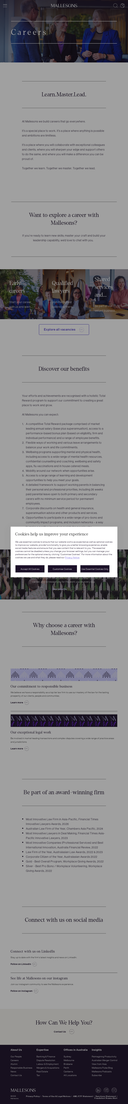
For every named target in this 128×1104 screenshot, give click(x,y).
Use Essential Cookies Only (94, 568)
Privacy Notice (72, 557)
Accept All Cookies (30, 568)
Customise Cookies (62, 568)
